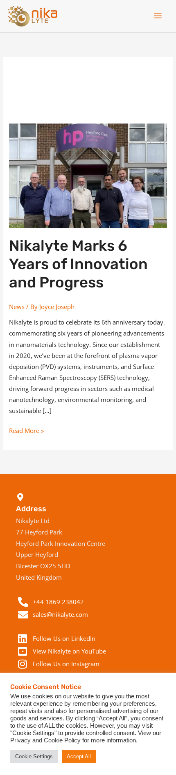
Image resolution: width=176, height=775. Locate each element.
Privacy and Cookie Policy (45, 740)
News (17, 306)
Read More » (26, 430)
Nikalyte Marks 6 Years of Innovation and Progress (78, 264)
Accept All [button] (79, 756)
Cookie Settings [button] (34, 756)
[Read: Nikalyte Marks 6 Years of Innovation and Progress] (88, 175)
